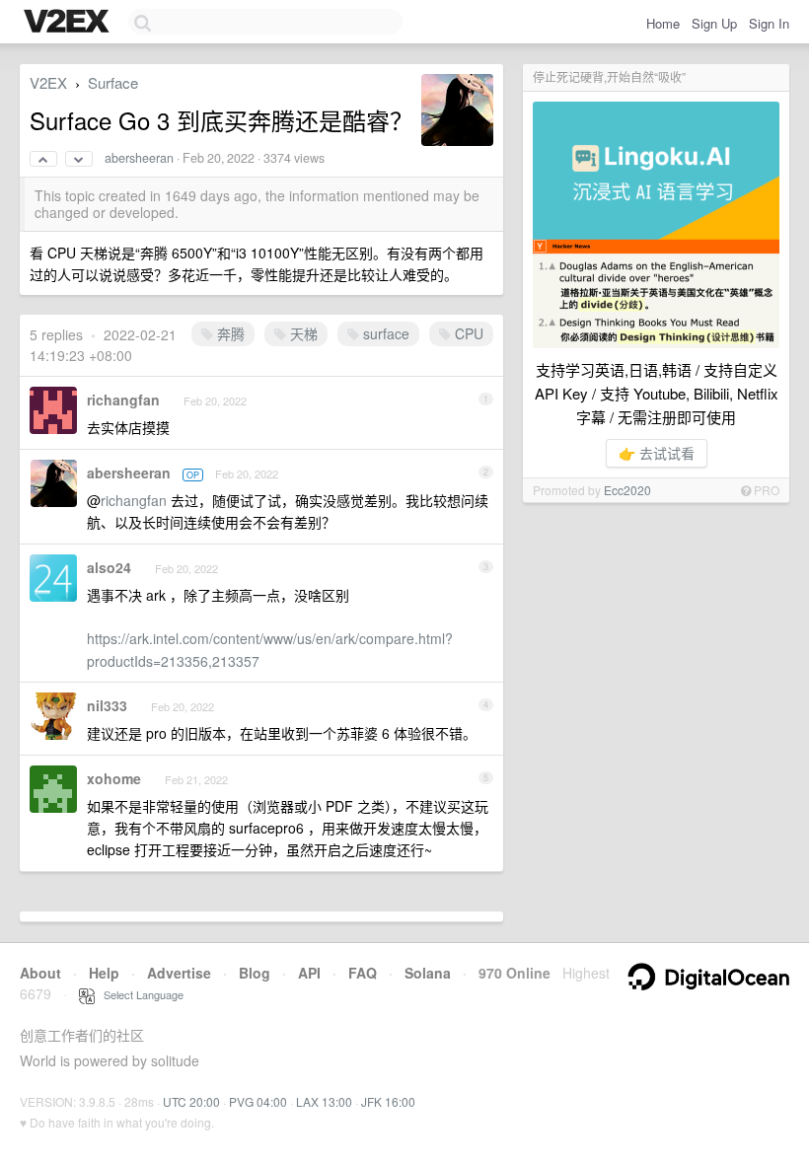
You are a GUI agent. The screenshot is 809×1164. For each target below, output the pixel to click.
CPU (467, 333)
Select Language (139, 994)
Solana (427, 972)
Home (663, 23)
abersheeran (139, 158)
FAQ (362, 972)
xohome (114, 778)
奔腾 (229, 333)
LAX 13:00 (324, 1101)
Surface (113, 82)
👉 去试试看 (657, 453)
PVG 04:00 (258, 1101)
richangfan (123, 399)
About (40, 972)
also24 (109, 567)
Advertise (179, 972)
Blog (254, 972)
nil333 (107, 705)
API (309, 972)
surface (384, 333)
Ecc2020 (627, 489)
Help (104, 972)
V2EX (48, 82)
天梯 (302, 333)
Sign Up (714, 23)
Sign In (769, 23)
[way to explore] (69, 22)
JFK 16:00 (388, 1101)
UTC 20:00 (191, 1101)
